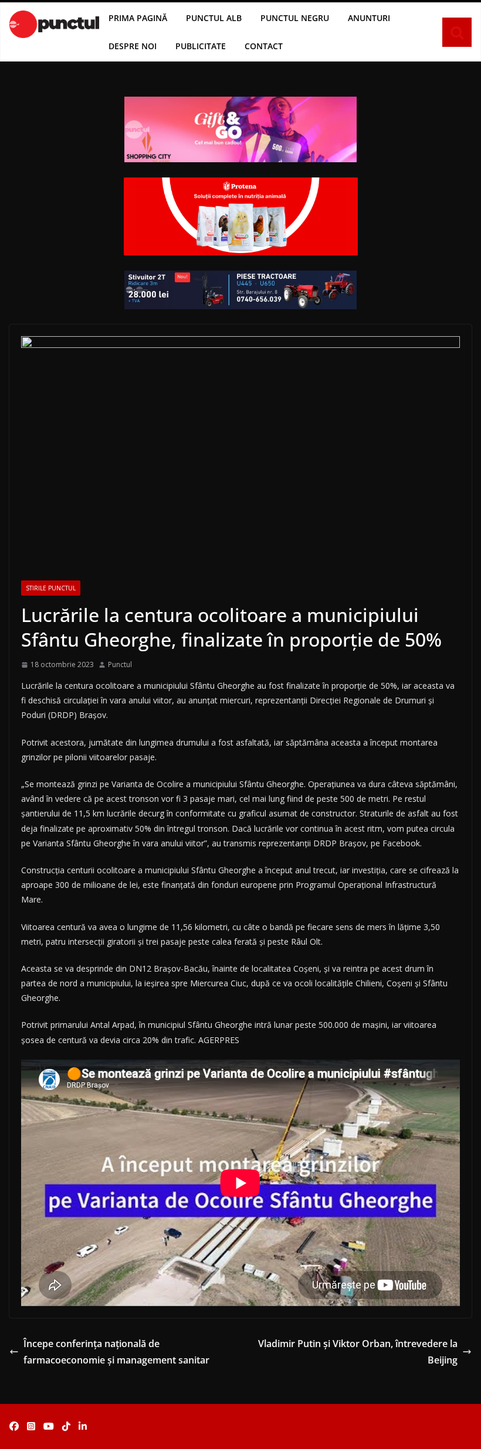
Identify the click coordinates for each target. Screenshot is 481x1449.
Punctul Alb (214, 17)
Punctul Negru (294, 17)
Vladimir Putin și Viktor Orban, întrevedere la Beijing (358, 1352)
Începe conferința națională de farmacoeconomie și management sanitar (116, 1352)
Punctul (120, 664)
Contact (264, 46)
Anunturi (369, 17)
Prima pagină (138, 17)
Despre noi (133, 46)
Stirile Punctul (51, 588)
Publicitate (200, 46)
